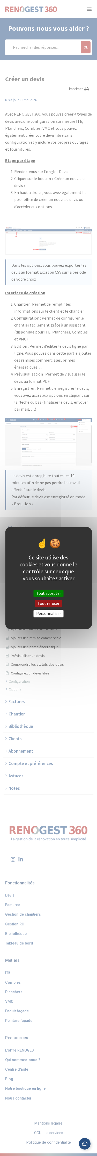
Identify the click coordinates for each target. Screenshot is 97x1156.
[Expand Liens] (85, 1144)
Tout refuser (48, 603)
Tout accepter (48, 593)
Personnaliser (48, 613)
